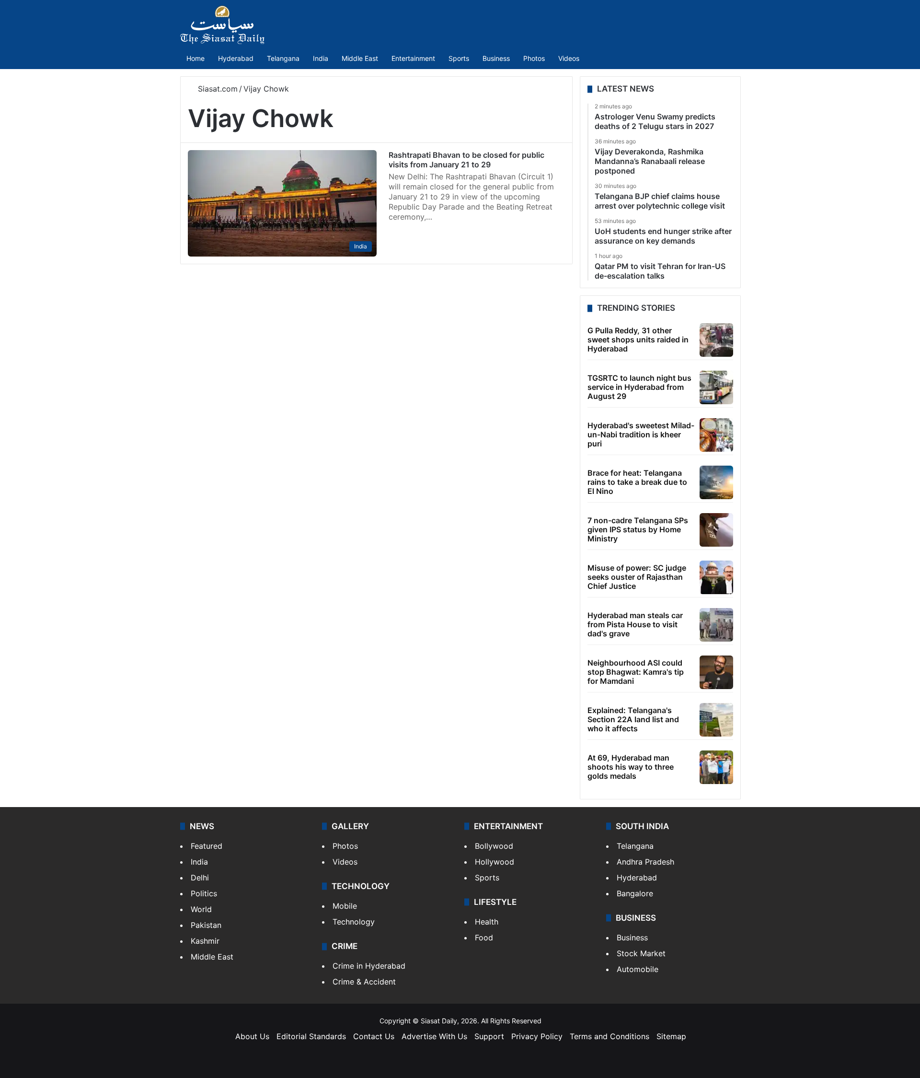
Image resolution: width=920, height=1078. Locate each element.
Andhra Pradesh (645, 862)
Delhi (200, 877)
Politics (204, 893)
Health (486, 921)
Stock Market (641, 953)
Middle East (360, 58)
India (320, 58)
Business (496, 58)
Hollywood (494, 862)
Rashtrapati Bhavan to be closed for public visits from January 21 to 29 (466, 159)
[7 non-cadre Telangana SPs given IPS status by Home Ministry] (716, 530)
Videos (568, 58)
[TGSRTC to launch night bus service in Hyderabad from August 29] (716, 387)
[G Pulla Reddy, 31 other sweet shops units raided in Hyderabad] (716, 340)
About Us (252, 1036)
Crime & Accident (364, 981)
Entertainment (413, 58)
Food (484, 937)
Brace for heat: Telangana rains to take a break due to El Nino (637, 482)
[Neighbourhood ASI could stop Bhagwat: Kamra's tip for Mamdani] (716, 672)
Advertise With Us (434, 1036)
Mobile (345, 906)
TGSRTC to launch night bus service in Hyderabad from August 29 (639, 387)
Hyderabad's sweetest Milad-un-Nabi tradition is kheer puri (640, 434)
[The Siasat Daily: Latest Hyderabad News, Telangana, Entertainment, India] (222, 25)
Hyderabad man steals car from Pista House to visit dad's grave (635, 624)
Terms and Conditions (609, 1036)
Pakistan (206, 925)
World (201, 909)
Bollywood (494, 846)
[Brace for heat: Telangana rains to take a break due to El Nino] (716, 482)
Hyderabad (235, 58)
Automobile (637, 969)
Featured (206, 846)
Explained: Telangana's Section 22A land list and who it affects (633, 719)
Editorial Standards (311, 1036)
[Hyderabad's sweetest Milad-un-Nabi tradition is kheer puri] (716, 435)
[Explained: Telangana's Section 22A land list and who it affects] (716, 720)
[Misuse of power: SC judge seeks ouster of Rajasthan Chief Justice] (716, 577)
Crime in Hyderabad (369, 966)
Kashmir (205, 941)
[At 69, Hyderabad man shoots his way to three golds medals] (716, 767)
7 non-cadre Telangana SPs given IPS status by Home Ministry (637, 529)
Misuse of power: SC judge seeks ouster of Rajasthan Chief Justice (636, 577)
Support (489, 1036)
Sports (458, 58)
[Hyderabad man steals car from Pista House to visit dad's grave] (716, 625)
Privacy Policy (537, 1036)
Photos (534, 58)
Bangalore (635, 893)
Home (195, 58)
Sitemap (671, 1036)
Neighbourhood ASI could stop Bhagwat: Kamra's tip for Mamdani (635, 672)
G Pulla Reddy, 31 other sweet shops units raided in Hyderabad (638, 339)
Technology (354, 921)
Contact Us (373, 1036)
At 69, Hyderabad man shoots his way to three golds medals (630, 767)
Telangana (283, 58)
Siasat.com (217, 89)
